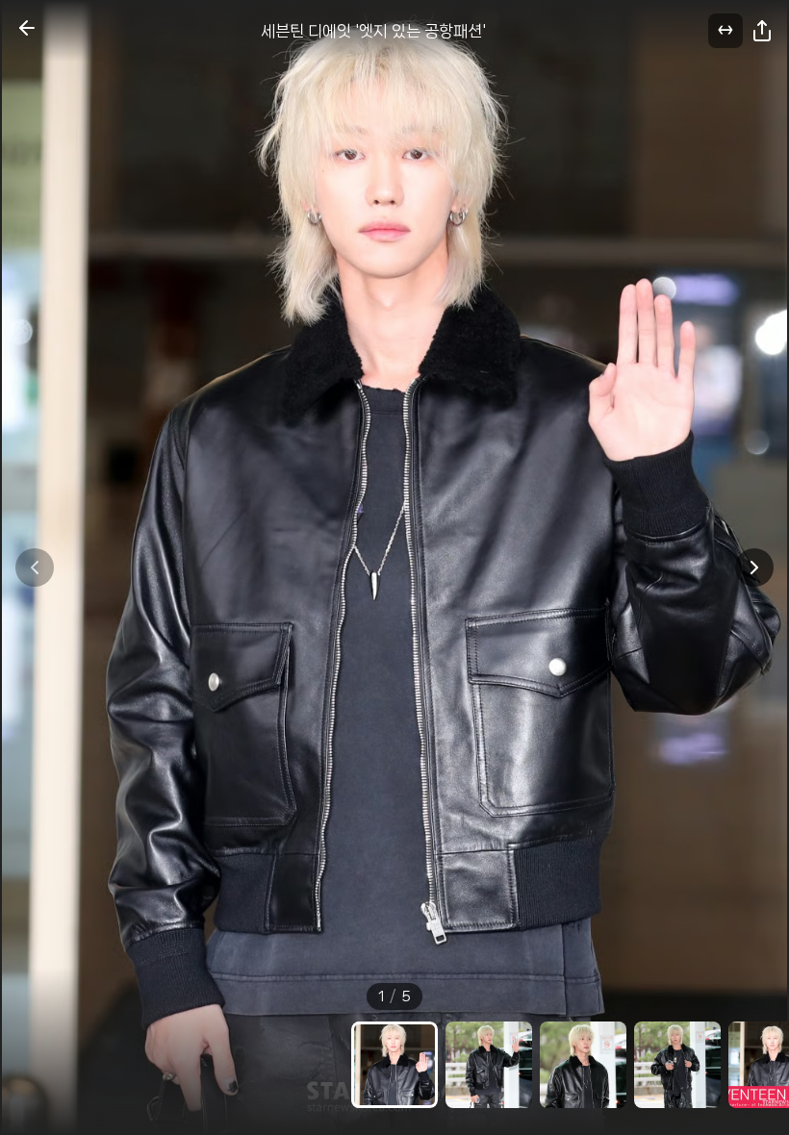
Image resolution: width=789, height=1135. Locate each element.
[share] (762, 30)
